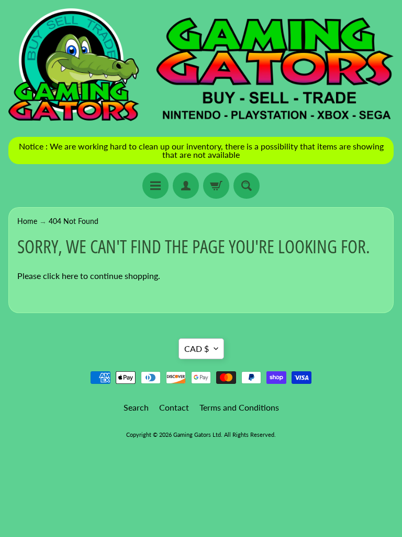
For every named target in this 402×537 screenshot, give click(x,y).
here (70, 276)
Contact (174, 407)
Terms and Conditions (239, 407)
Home (27, 221)
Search (136, 407)
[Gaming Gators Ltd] (201, 65)
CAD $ (196, 348)
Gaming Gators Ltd (197, 434)
